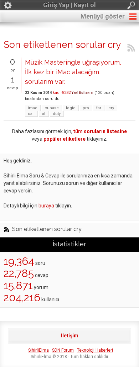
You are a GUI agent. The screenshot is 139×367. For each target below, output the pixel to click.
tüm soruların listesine (100, 131)
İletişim (69, 335)
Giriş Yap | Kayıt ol (69, 5)
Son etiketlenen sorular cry (47, 229)
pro (86, 108)
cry (111, 108)
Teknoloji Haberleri (95, 350)
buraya (46, 205)
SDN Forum (63, 350)
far (98, 108)
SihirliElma (38, 350)
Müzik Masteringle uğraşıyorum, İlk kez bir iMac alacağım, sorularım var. (73, 72)
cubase (52, 108)
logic (71, 108)
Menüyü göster (103, 16)
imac (32, 108)
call (31, 113)
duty (57, 113)
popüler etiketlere (64, 139)
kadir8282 (62, 92)
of (44, 113)
